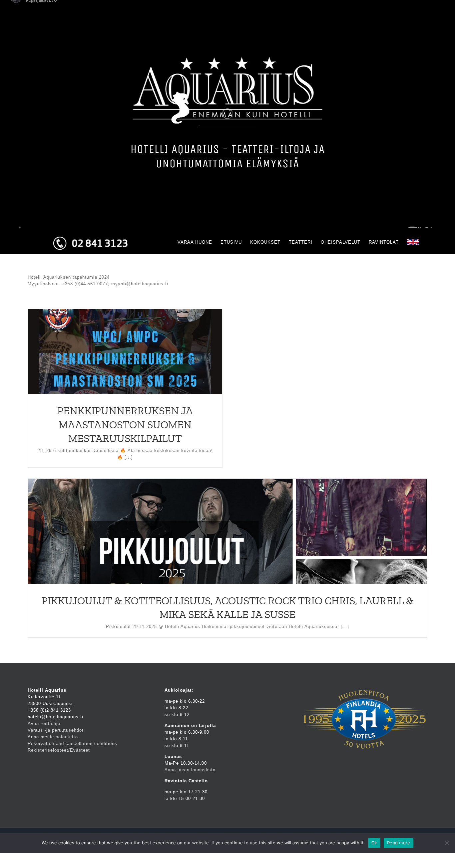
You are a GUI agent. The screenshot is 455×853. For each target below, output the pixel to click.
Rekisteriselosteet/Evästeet (59, 750)
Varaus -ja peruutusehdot (56, 730)
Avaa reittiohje (44, 723)
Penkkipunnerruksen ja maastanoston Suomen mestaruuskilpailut (125, 424)
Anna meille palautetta (53, 736)
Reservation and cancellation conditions (72, 743)
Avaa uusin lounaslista (190, 769)
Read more (398, 842)
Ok (374, 842)
